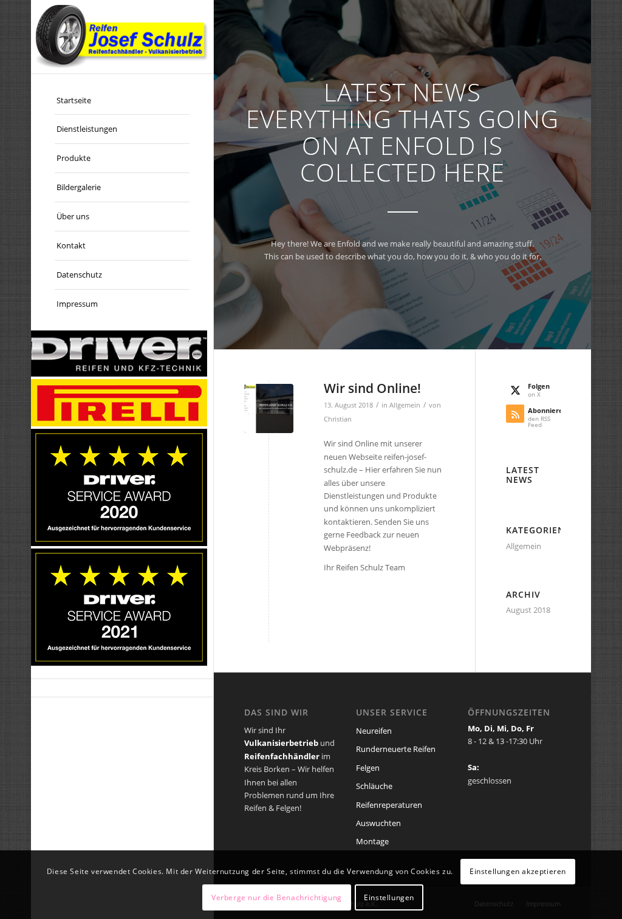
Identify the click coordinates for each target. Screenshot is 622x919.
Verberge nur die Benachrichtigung (276, 897)
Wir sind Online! (372, 388)
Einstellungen (389, 897)
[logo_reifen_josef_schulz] (122, 37)
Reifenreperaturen (389, 804)
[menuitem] (122, 100)
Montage (372, 841)
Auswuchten (378, 823)
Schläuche (374, 786)
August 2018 (528, 609)
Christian (338, 419)
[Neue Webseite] (268, 408)
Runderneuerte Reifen (396, 748)
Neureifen (374, 730)
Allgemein (404, 405)
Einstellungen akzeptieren (518, 871)
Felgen (368, 767)
